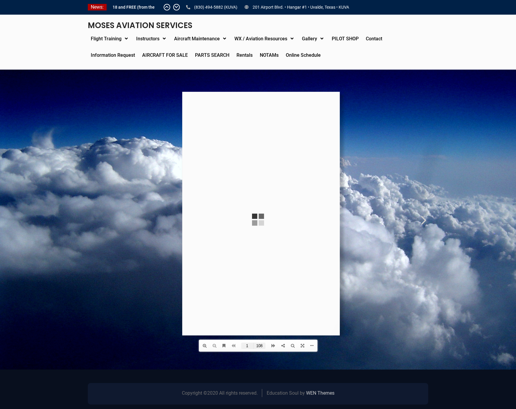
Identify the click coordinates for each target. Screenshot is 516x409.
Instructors (147, 39)
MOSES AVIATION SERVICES (140, 25)
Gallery (309, 39)
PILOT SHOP (345, 39)
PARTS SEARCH (212, 55)
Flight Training (106, 39)
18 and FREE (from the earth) (134, 8)
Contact (374, 39)
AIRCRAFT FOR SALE (165, 55)
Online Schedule (303, 55)
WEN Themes (320, 393)
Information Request (113, 55)
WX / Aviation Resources (260, 39)
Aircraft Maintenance (197, 39)
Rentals (244, 55)
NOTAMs (269, 55)
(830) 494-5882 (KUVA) (215, 7)
